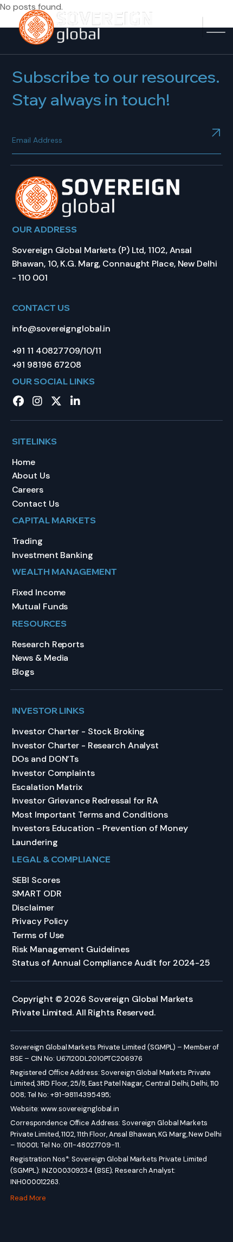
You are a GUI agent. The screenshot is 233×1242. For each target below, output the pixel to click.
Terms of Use (38, 935)
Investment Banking (52, 555)
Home (24, 462)
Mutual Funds (40, 606)
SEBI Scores (36, 880)
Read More (28, 1198)
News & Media (40, 657)
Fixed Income (39, 592)
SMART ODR (37, 893)
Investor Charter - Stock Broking (78, 731)
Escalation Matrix (47, 787)
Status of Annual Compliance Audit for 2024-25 (111, 962)
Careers (27, 489)
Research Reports (48, 644)
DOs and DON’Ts (45, 759)
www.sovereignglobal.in (80, 1108)
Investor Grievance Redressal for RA (85, 800)
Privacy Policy (40, 921)
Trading (27, 541)
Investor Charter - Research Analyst (85, 745)
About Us (31, 475)
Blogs (23, 672)
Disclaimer (33, 907)
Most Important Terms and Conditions (90, 814)
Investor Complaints (53, 773)
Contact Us (35, 503)
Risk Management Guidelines (71, 949)
